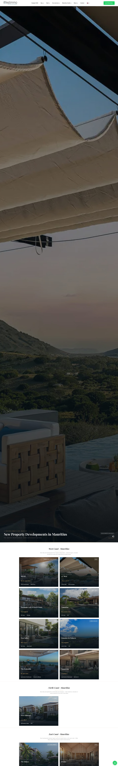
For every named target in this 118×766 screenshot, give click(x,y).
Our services (55, 3)
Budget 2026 (35, 3)
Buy (42, 3)
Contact (82, 3)
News (75, 3)
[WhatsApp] (115, 763)
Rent (47, 3)
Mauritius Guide (66, 3)
